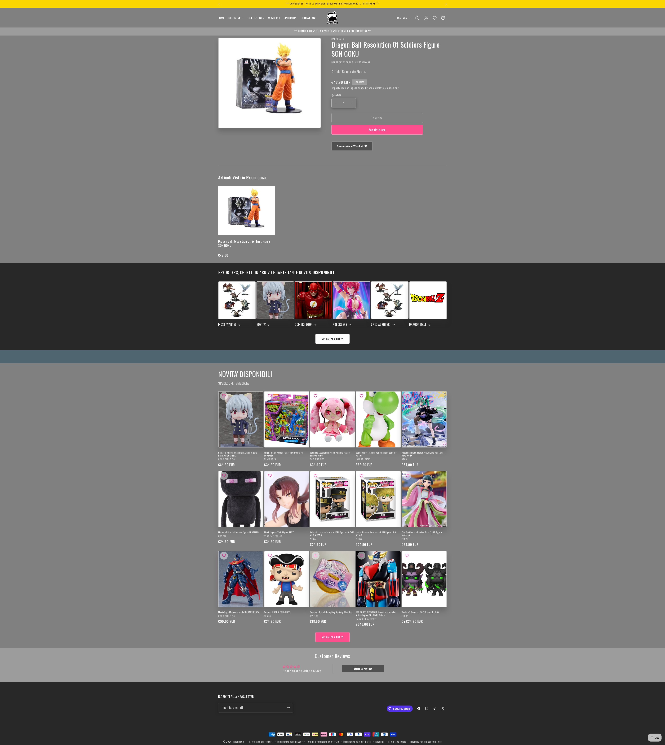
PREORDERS (340, 324)
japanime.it (238, 741)
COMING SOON (304, 324)
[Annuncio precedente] (219, 4)
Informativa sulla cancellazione (426, 741)
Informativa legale (397, 741)
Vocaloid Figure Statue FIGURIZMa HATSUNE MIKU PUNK (422, 454)
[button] (417, 18)
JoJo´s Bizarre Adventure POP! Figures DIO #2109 (376, 534)
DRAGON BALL (418, 324)
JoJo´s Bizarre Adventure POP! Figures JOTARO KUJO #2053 (332, 534)
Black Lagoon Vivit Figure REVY (279, 532)
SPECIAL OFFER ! (381, 324)
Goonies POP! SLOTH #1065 (277, 612)
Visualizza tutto (332, 339)
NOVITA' (261, 324)
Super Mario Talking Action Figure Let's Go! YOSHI (376, 454)
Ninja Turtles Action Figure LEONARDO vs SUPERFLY (283, 454)
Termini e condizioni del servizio (323, 741)
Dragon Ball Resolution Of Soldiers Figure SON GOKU (244, 243)
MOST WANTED (227, 324)
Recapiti (379, 741)
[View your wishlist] (435, 18)
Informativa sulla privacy (290, 741)
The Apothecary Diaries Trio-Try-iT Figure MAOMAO (422, 534)
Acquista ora (377, 129)
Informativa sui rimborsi (261, 741)
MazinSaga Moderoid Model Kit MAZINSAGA (238, 612)
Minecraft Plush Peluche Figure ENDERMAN (238, 532)
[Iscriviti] (288, 707)
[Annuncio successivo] (446, 4)
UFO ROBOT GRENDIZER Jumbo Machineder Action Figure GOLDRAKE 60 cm (376, 614)
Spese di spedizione (362, 88)
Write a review (363, 669)
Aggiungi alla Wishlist (350, 146)
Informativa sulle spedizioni (357, 741)
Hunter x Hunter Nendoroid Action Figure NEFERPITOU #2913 (237, 454)
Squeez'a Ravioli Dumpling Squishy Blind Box (331, 612)
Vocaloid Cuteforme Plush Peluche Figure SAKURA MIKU (330, 454)
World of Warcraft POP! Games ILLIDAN (420, 612)
